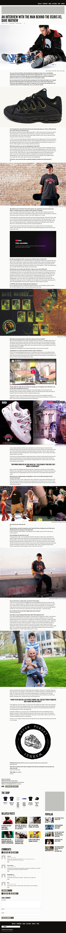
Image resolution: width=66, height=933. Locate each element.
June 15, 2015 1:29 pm (11, 866)
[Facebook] (53, 2)
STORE (38, 924)
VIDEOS (50, 3)
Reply (8, 861)
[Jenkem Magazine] (11, 3)
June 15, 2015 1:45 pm (11, 884)
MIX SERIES (54, 3)
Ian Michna (12, 23)
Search (2, 927)
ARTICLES (40, 3)
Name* (3, 909)
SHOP (59, 3)
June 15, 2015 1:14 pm (11, 857)
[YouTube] (60, 2)
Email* (3, 912)
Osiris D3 (15, 786)
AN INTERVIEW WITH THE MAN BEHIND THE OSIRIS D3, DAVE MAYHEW (32, 18)
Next (15, 852)
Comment (4, 899)
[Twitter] (55, 2)
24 (24, 23)
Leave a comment (6, 898)
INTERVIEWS (45, 3)
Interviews (8, 786)
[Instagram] (57, 2)
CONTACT (63, 3)
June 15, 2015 (5, 23)
